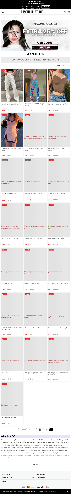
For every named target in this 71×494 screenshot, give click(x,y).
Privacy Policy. (53, 491)
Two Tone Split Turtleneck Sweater (10, 194)
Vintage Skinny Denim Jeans (33, 373)
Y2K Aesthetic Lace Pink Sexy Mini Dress (12, 149)
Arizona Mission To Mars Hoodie (58, 283)
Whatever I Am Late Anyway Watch (57, 149)
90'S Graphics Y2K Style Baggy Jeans (34, 104)
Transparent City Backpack (56, 193)
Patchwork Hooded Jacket (56, 238)
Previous (23, 429)
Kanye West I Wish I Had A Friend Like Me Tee (58, 373)
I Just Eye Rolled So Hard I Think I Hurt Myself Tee (12, 328)
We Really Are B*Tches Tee (33, 238)
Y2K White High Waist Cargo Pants (12, 104)
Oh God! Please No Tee (32, 283)
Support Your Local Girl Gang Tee (58, 328)
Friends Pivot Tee (7, 283)
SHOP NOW (46, 7)
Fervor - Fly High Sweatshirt (10, 238)
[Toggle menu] (2, 11)
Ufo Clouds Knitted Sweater (33, 193)
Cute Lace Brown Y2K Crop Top (57, 104)
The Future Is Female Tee (32, 328)
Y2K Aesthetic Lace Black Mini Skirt (34, 149)
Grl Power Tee (6, 373)
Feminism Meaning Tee (9, 417)
